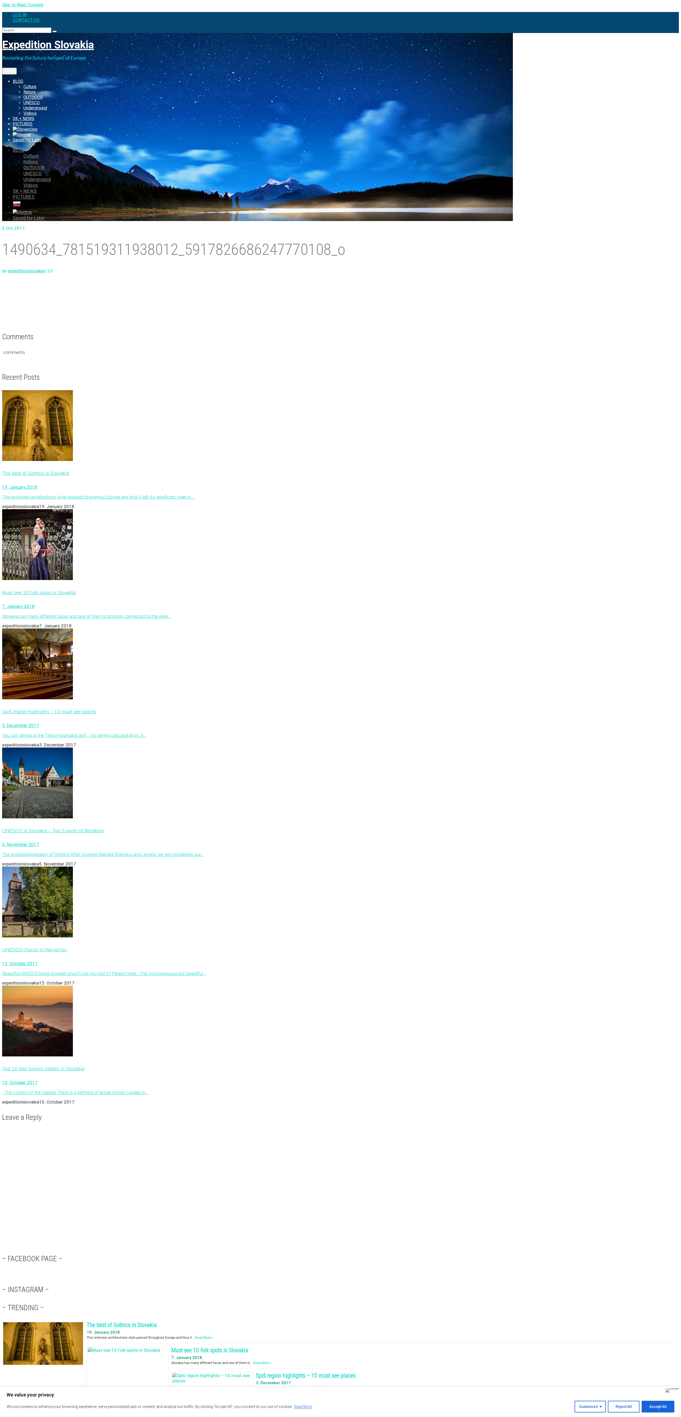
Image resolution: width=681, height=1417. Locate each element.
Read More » (204, 1338)
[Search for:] (27, 29)
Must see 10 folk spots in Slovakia (209, 1350)
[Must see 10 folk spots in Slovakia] (340, 545)
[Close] (672, 1390)
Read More (303, 1406)
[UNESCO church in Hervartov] (340, 902)
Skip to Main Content (22, 4)
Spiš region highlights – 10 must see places (306, 1375)
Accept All (658, 1406)
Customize (588, 1406)
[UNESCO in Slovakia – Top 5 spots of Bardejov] (340, 783)
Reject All (624, 1406)
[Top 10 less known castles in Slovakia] (340, 1021)
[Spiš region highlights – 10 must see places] (340, 664)
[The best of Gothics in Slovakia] (340, 426)
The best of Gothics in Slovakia (122, 1325)
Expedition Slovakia (48, 45)
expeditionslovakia (26, 270)
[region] (340, 1402)
